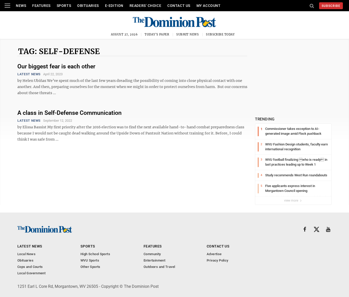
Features (41, 6)
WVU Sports (89, 260)
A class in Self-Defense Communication (69, 112)
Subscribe (331, 6)
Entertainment (154, 260)
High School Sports (95, 254)
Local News (26, 254)
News (21, 6)
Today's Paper (157, 34)
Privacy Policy (217, 260)
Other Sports (90, 267)
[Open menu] (7, 5)
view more (291, 200)
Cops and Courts (30, 267)
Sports (64, 6)
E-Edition (114, 6)
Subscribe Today (220, 34)
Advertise (214, 254)
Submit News (187, 34)
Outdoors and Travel (159, 267)
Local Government (31, 273)
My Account (208, 6)
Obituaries (88, 6)
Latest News (29, 74)
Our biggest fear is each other (56, 66)
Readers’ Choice (145, 6)
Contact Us (178, 6)
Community (152, 254)
